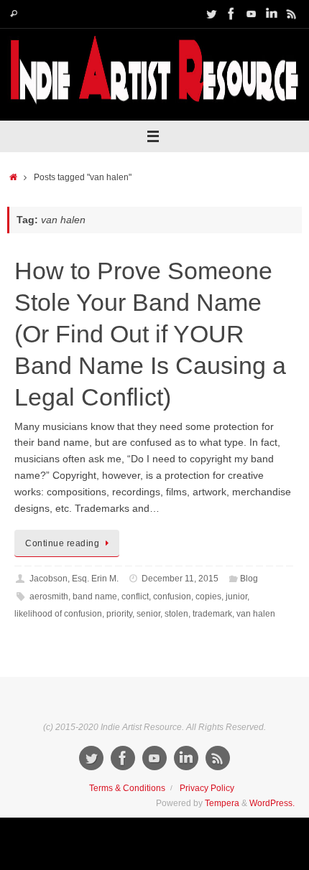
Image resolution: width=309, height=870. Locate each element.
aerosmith (48, 596)
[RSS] (292, 14)
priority (119, 614)
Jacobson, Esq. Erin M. (74, 579)
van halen (255, 614)
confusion (172, 596)
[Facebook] (231, 14)
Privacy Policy (207, 788)
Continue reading (62, 543)
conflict (135, 596)
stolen (176, 614)
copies (208, 596)
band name (95, 596)
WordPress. (272, 803)
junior (236, 596)
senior (148, 614)
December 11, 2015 (180, 579)
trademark (212, 614)
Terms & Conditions (127, 788)
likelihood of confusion (58, 614)
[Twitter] (211, 14)
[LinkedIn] (272, 14)
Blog (249, 579)
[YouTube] (251, 14)
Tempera (222, 803)
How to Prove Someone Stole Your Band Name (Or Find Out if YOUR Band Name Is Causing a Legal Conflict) (150, 334)
